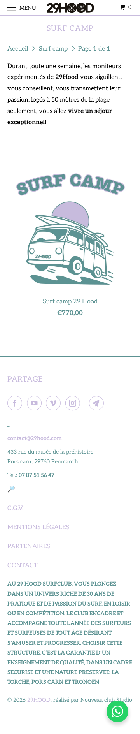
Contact (22, 565)
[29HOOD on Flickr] (86, 403)
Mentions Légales (38, 527)
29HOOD (39, 700)
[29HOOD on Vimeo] (55, 403)
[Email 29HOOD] (98, 403)
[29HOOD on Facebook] (16, 403)
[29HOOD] (70, 7)
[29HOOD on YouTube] (36, 403)
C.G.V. (15, 508)
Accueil (18, 49)
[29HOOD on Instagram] (74, 403)
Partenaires (28, 546)
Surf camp (54, 49)
